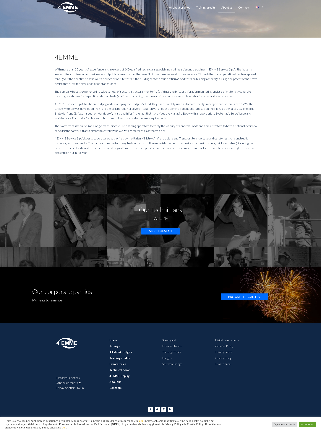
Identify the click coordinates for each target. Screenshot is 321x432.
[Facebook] (150, 409)
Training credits (205, 7)
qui (141, 421)
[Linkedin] (170, 409)
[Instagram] (163, 409)
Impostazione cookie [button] (284, 424)
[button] (160, 231)
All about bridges (179, 7)
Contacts (244, 7)
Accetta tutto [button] (307, 424)
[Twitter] (157, 409)
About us (226, 7)
